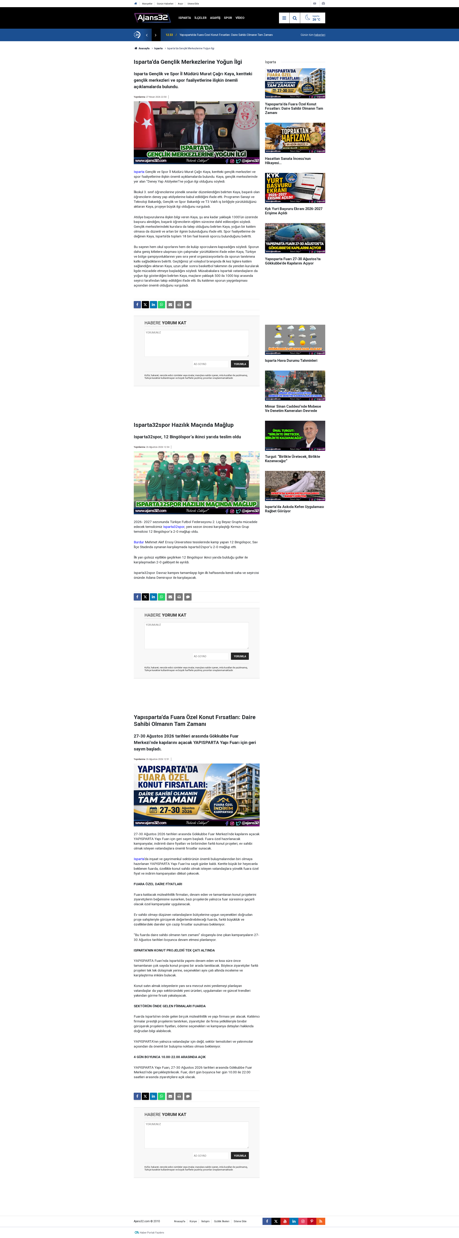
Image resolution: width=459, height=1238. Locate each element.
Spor (228, 18)
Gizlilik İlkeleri (221, 1221)
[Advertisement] (116, 95)
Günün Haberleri (165, 3)
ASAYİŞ (215, 18)
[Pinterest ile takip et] (311, 1221)
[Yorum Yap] (187, 304)
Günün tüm (313, 35)
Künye (193, 1221)
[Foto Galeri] (323, 3)
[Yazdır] (179, 304)
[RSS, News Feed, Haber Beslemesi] (320, 1221)
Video (240, 18)
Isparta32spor (173, 527)
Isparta (185, 18)
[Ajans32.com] (152, 17)
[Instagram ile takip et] (302, 1221)
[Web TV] (315, 3)
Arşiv (180, 3)
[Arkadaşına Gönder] (170, 304)
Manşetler (147, 3)
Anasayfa (144, 48)
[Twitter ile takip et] (275, 1221)
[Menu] (284, 18)
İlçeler (201, 18)
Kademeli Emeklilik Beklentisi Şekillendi (205, 35)
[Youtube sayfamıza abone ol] (284, 1221)
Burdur (139, 542)
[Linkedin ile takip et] (293, 1221)
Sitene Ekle (193, 3)
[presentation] (146, 35)
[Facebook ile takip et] (266, 1221)
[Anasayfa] (136, 3)
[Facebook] (137, 304)
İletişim (205, 1221)
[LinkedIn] (153, 304)
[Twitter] (145, 304)
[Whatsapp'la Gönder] (161, 304)
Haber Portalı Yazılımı (152, 1232)
